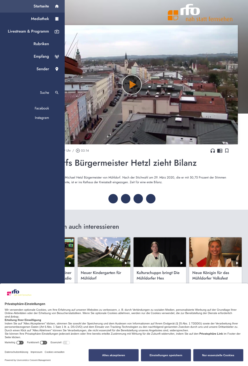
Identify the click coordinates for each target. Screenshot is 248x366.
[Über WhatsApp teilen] (138, 198)
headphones (212, 150)
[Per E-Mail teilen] (150, 198)
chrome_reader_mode (220, 150)
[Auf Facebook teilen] (113, 198)
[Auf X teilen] (125, 198)
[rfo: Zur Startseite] (200, 12)
